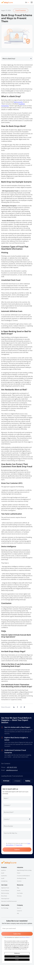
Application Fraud (5, 887)
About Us (19, 908)
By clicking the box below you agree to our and (18, 844)
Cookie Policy (16, 947)
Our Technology (4, 908)
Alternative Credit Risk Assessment (9, 901)
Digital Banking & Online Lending (24, 870)
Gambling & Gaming (21, 878)
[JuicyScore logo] (7, 2)
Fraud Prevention (20, 10)
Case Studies (20, 893)
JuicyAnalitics (4, 875)
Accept (17, 959)
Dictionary (19, 896)
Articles (18, 890)
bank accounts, (18, 102)
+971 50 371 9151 (12, 767)
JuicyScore (3, 870)
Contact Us (19, 910)
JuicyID (2, 878)
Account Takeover (5, 890)
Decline (17, 956)
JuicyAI (2, 873)
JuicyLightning (4, 881)
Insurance (19, 881)
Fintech (18, 873)
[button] (17, 58)
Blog (18, 887)
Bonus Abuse (4, 896)
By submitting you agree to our (17, 937)
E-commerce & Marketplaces (23, 875)
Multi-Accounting (5, 893)
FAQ (18, 913)
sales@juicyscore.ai (12, 770)
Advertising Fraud (5, 898)
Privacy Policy (19, 845)
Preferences (17, 953)
